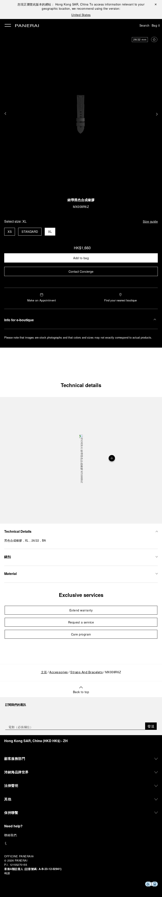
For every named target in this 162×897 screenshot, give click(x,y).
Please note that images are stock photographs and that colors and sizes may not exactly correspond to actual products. (78, 337)
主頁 (44, 672)
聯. (11, 835)
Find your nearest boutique (120, 300)
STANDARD (30, 231)
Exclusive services (81, 594)
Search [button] (144, 25)
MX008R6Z (81, 207)
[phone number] (81, 843)
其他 (7, 799)
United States (81, 15)
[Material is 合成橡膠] (112, 458)
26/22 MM (139, 39)
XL (50, 231)
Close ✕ (155, 4)
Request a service (81, 622)
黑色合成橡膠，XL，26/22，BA (25, 540)
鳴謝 (7, 873)
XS (10, 231)
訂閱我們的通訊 (15, 704)
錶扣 (7, 556)
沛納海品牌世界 (16, 772)
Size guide (150, 221)
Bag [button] (156, 25)
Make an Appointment (41, 300)
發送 (150, 726)
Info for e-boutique (19, 319)
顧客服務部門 (14, 758)
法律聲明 (11, 785)
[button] (5, 113)
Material (10, 573)
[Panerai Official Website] (27, 26)
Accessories (58, 672)
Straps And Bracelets (86, 672)
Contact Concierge (81, 271)
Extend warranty (81, 610)
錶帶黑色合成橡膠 (81, 200)
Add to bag (81, 258)
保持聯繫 (11, 812)
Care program (81, 634)
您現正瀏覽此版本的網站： (53, 4)
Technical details (81, 385)
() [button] (36, 740)
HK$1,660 (82, 247)
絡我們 (12, 835)
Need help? (13, 826)
